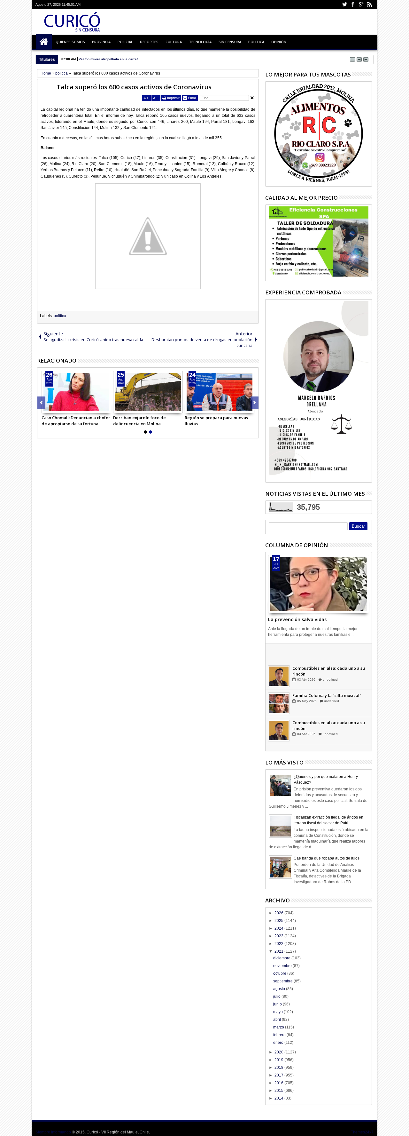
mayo (278, 1012)
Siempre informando (53, 1132)
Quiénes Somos (70, 41)
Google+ (361, 4)
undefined (329, 660)
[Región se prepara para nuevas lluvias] (219, 392)
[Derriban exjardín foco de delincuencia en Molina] (148, 392)
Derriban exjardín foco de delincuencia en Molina (139, 420)
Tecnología (200, 41)
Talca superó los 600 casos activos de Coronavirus (134, 87)
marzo (279, 1027)
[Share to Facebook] (46, 408)
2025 (279, 920)
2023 (279, 936)
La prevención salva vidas (297, 619)
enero (278, 1042)
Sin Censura (230, 41)
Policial (125, 41)
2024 (279, 928)
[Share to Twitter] (53, 408)
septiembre (283, 981)
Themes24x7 (362, 1132)
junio (278, 1004)
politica (60, 316)
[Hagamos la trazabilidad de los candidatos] (279, 657)
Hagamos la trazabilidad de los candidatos (324, 652)
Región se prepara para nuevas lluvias (216, 420)
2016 (279, 1083)
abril (277, 1019)
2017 (279, 1075)
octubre (280, 973)
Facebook (353, 4)
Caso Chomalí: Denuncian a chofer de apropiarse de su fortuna (76, 420)
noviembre (283, 966)
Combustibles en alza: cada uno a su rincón (328, 679)
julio (277, 996)
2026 (279, 913)
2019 (279, 1060)
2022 (279, 943)
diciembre (282, 958)
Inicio (44, 42)
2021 (279, 951)
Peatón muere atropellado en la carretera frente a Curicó (123, 59)
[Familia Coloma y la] (279, 711)
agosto (279, 989)
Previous (255, 402)
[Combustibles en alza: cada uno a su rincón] (279, 684)
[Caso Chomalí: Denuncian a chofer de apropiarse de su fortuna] (76, 392)
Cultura (174, 41)
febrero (280, 1035)
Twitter (344, 4)
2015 (279, 1090)
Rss (369, 4)
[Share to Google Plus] (61, 408)
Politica (256, 41)
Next (41, 402)
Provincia (101, 41)
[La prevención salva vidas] (318, 584)
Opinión (278, 41)
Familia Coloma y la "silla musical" (326, 703)
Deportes (149, 41)
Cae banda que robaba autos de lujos (326, 858)
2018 (279, 1067)
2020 (279, 1052)
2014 (279, 1098)
